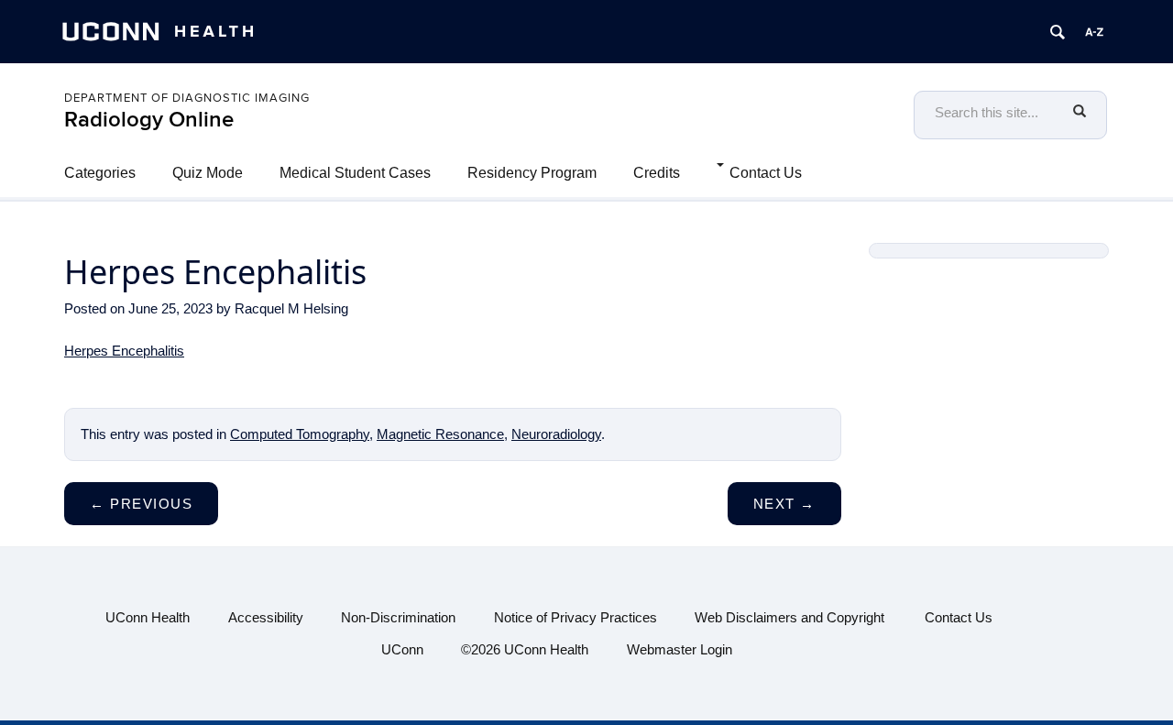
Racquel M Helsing (291, 308)
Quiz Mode (207, 173)
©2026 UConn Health (524, 649)
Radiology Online (149, 119)
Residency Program (532, 173)
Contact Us (765, 173)
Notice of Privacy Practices (575, 617)
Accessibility (265, 617)
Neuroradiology (556, 434)
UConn (402, 649)
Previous (141, 503)
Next (784, 503)
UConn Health (147, 617)
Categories (100, 173)
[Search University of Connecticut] (1057, 32)
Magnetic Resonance (440, 434)
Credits (656, 173)
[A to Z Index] (1094, 32)
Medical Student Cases (355, 173)
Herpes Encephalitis (124, 350)
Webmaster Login (679, 649)
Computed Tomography (299, 434)
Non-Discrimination (398, 617)
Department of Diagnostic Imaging (187, 98)
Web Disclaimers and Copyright (789, 617)
